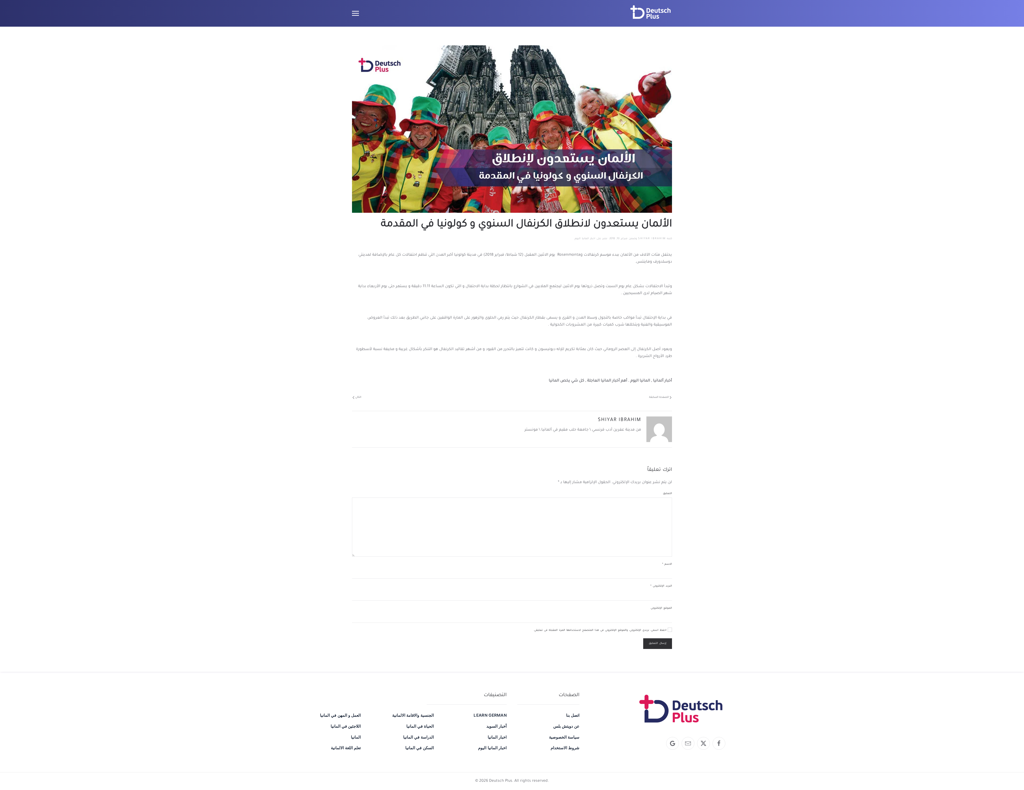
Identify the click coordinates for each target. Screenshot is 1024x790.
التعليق (667, 493)
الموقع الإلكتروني (661, 608)
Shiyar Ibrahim (652, 238)
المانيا (356, 737)
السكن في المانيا (419, 747)
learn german (490, 715)
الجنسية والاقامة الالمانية (413, 715)
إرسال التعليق (657, 643)
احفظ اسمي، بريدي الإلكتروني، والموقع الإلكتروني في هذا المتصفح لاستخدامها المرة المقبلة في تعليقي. (600, 630)
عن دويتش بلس (566, 726)
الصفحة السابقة (659, 397)
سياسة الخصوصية (564, 737)
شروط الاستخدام (565, 747)
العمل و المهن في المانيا (340, 715)
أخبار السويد (496, 726)
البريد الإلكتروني (661, 586)
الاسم (667, 564)
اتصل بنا (572, 715)
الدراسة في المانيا (418, 737)
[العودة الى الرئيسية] (650, 13)
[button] (355, 13)
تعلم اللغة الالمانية (346, 747)
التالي (358, 397)
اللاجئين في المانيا (346, 726)
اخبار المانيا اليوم (585, 238)
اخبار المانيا (497, 737)
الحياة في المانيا (420, 726)
